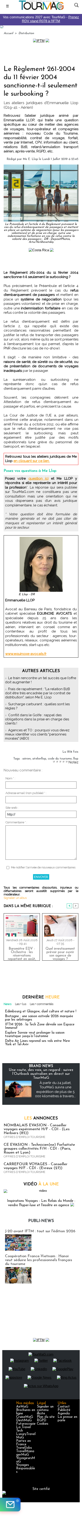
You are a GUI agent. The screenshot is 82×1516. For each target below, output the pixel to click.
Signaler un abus (15, 898)
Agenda (64, 1413)
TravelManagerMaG (25, 1453)
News (7, 1004)
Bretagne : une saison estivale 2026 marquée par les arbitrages (39, 1018)
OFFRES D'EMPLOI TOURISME (24, 1137)
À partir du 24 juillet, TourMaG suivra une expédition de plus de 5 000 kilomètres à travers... (55, 1089)
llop (75, 758)
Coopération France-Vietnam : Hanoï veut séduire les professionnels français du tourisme (38, 1260)
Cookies (42, 1424)
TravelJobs (24, 1448)
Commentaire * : (16, 822)
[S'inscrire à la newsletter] (10, 1504)
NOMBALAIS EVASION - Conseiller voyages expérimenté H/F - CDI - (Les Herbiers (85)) (36, 1129)
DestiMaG (24, 1420)
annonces (41, 1118)
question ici (38, 478)
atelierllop (39, 758)
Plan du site (46, 1417)
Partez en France (23, 1442)
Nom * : (10, 778)
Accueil (8, 33)
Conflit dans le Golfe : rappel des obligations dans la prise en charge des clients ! (37, 719)
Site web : (11, 807)
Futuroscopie (26, 1424)
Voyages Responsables (25, 1468)
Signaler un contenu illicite (45, 1410)
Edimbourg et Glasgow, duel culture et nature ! (40, 1011)
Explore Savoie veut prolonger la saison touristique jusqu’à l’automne (34, 1034)
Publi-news (41, 1221)
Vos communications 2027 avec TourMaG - (41, 19)
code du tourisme (60, 758)
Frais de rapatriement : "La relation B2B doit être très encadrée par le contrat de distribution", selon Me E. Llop (37, 693)
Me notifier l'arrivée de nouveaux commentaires (43, 867)
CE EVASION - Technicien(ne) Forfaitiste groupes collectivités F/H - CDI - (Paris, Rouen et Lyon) (39, 1148)
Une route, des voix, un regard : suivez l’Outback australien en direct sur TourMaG (41, 1074)
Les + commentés (41, 1004)
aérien (26, 758)
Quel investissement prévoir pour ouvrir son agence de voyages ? (60, 953)
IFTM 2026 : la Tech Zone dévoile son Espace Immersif (39, 1026)
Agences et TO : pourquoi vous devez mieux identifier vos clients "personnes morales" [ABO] (37, 734)
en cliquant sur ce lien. (31, 461)
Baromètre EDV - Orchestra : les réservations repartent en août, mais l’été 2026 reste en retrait (22, 953)
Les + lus (20, 1004)
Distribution (26, 33)
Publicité (64, 1410)
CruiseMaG (24, 1417)
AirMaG (22, 1406)
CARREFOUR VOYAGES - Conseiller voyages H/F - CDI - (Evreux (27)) (35, 1166)
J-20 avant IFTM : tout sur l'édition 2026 (40, 1231)
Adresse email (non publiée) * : (25, 793)
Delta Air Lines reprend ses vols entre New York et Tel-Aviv (37, 1042)
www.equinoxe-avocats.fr (25, 654)
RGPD (41, 1420)
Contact (64, 1406)
